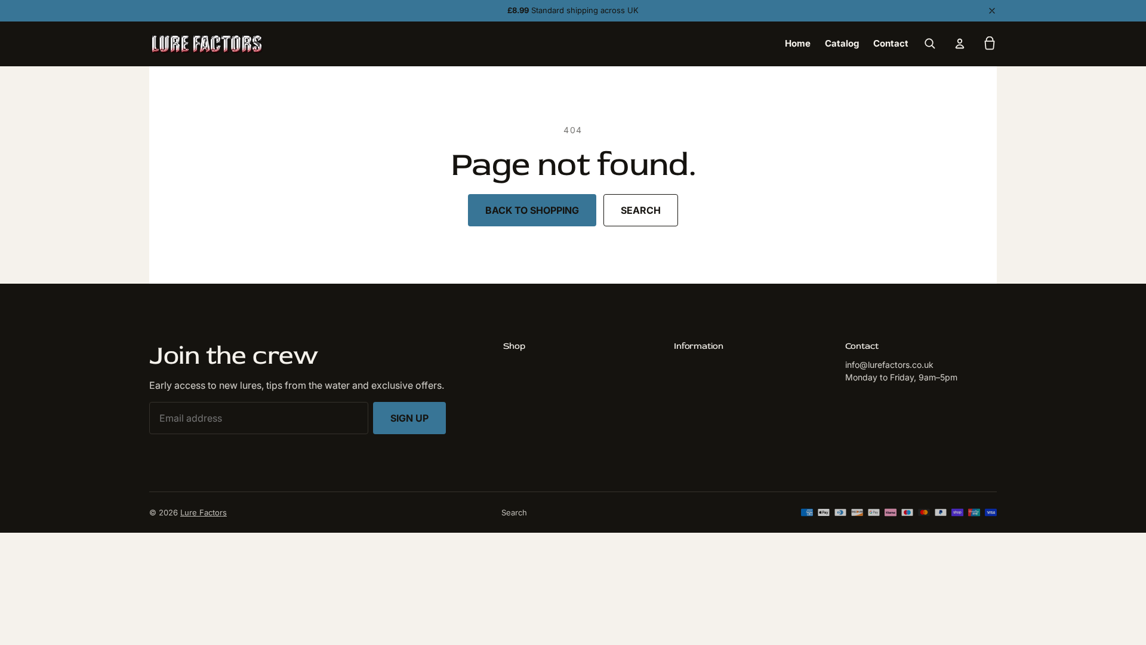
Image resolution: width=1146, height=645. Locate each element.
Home (798, 43)
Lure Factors (203, 512)
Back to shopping (532, 210)
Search (641, 210)
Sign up (409, 418)
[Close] (992, 11)
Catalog (842, 43)
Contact (890, 43)
